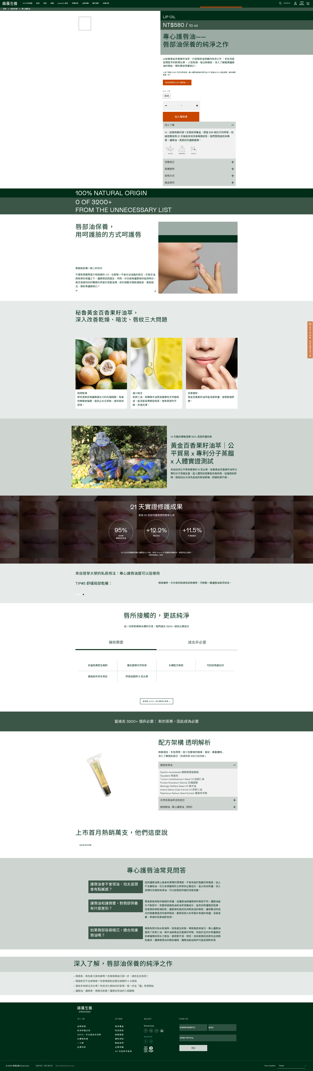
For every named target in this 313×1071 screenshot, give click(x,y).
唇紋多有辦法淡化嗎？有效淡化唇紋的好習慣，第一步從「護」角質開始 (115, 986)
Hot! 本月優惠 (27, 3)
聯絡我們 (119, 1043)
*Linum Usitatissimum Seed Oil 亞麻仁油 (182, 779)
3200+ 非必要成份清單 (89, 1035)
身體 (52, 3)
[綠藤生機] (9, 3)
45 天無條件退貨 (123, 1051)
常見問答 (119, 1030)
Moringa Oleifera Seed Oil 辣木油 (178, 786)
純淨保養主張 (83, 1030)
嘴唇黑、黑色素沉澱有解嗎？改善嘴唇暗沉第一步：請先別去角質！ (112, 976)
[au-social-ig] (151, 1041)
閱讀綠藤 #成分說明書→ (193, 756)
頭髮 (45, 3)
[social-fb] (146, 1031)
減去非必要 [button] (197, 642)
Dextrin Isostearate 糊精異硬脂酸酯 (179, 772)
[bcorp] (146, 1049)
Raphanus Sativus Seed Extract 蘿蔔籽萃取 (183, 793)
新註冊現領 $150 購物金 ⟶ (177, 82)
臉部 (37, 3)
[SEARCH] (280, 3)
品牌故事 (81, 1026)
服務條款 (39, 1066)
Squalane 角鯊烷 (169, 775)
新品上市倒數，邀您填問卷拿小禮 (310, 341)
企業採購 (85, 3)
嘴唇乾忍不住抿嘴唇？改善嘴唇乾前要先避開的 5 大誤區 (106, 981)
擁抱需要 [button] (116, 642)
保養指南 (75, 3)
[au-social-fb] (146, 1041)
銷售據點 (119, 1035)
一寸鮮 (80, 1043)
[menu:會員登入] (295, 3)
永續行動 (106, 3)
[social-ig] (151, 1031)
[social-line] (156, 1031)
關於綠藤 (95, 3)
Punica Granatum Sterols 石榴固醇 (179, 782)
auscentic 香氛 (63, 3)
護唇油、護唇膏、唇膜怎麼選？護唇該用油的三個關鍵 (105, 990)
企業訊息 (81, 1047)
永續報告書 (82, 1039)
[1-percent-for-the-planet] (151, 1049)
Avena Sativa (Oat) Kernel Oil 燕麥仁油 (181, 789)
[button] (76, 291)
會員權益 (119, 1026)
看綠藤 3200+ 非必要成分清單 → (156, 701)
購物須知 (119, 1039)
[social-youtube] (162, 1031)
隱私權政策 (48, 1066)
